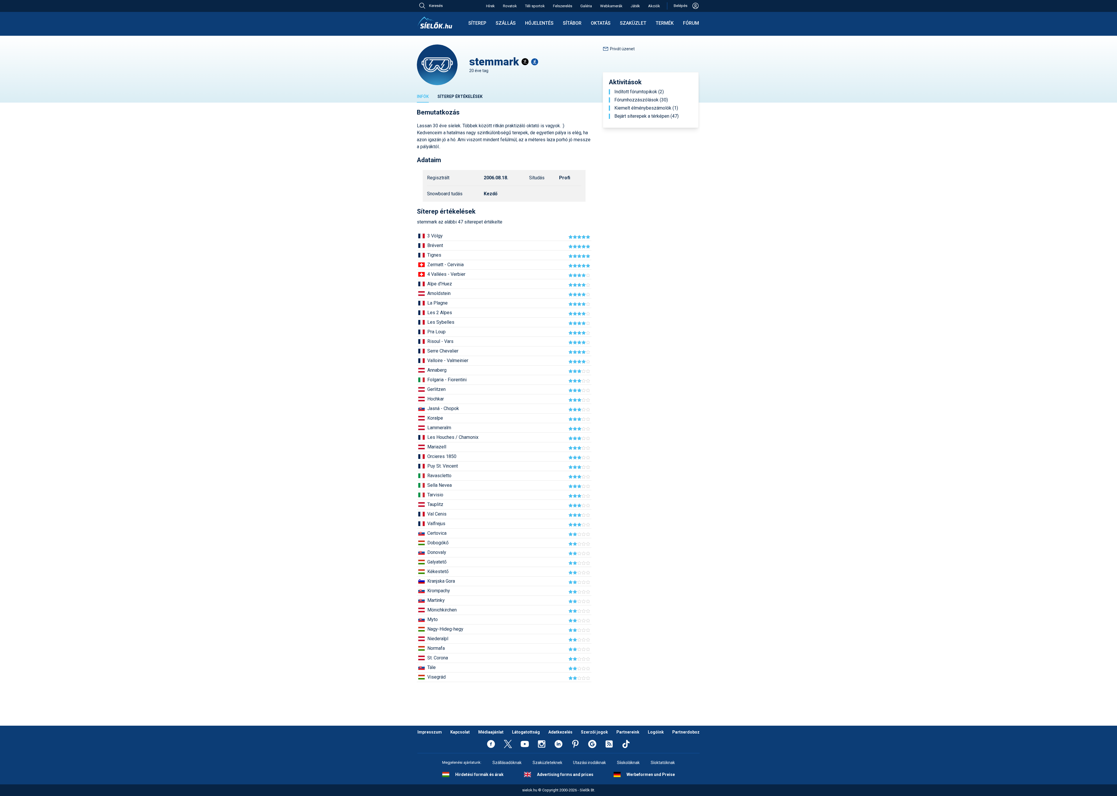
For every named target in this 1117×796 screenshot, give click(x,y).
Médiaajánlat (491, 732)
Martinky (436, 600)
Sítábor (572, 23)
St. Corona (437, 658)
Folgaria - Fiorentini (447, 379)
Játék (635, 6)
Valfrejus (436, 523)
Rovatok (510, 6)
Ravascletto (439, 475)
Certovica (437, 533)
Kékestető (438, 571)
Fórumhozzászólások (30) (641, 100)
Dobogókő (438, 542)
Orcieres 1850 (441, 456)
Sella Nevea (439, 485)
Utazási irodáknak (589, 762)
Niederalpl (437, 638)
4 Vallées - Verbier (446, 274)
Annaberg (437, 370)
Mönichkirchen (442, 610)
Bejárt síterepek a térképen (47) (646, 116)
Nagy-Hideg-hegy (445, 629)
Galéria (586, 6)
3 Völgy (435, 236)
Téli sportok (535, 6)
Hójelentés (539, 23)
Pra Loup (436, 332)
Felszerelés (562, 6)
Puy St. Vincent (442, 466)
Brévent (435, 245)
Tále (431, 667)
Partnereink (627, 732)
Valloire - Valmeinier (447, 360)
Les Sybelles (440, 322)
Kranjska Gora (441, 581)
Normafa (436, 648)
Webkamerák (611, 6)
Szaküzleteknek (547, 762)
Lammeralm (439, 427)
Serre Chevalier (442, 351)
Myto (432, 619)
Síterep (477, 23)
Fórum (691, 23)
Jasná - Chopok (443, 408)
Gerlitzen (436, 389)
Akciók (654, 6)
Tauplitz (435, 504)
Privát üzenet (622, 48)
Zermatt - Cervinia (445, 264)
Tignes (434, 255)
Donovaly (436, 552)
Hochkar (435, 399)
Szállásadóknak (507, 762)
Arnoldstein (439, 293)
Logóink (656, 732)
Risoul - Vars (440, 341)
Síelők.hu (434, 23)
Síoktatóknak (663, 762)
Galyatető (437, 562)
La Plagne (437, 303)
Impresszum (429, 732)
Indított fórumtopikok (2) (639, 91)
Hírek (490, 6)
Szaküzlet (633, 23)
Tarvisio (435, 495)
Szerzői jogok (594, 732)
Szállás (506, 23)
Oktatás (601, 23)
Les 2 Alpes (439, 312)
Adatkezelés (560, 732)
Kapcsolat (460, 732)
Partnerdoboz (686, 732)
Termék (665, 23)
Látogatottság (526, 732)
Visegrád (436, 677)
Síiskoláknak (628, 762)
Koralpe (435, 418)
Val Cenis (437, 514)
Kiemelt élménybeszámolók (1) (646, 108)
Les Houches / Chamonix (453, 437)
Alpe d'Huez (439, 284)
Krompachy (438, 590)
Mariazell (436, 447)
